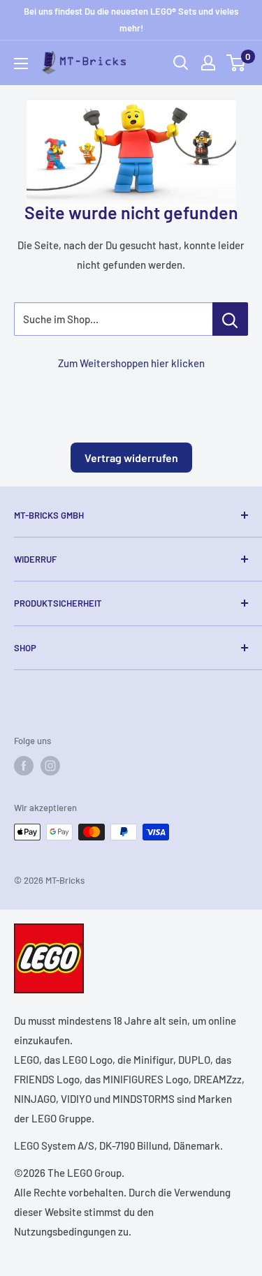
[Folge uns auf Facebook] (24, 766)
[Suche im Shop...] (230, 319)
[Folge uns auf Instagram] (50, 766)
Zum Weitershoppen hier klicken (131, 363)
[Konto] (208, 63)
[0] (236, 62)
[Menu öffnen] (21, 63)
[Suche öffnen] (181, 63)
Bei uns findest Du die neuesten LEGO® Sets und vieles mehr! (131, 20)
